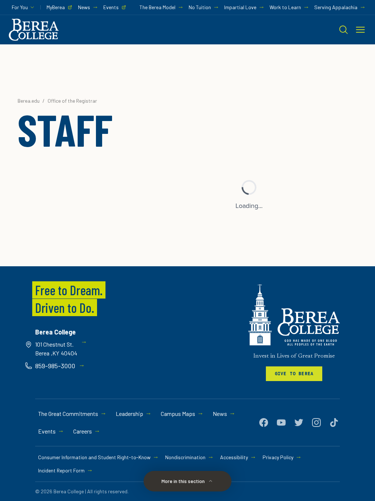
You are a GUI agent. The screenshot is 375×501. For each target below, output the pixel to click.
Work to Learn (285, 7)
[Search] (343, 30)
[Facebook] (264, 422)
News (84, 7)
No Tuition (200, 7)
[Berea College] (294, 315)
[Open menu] (360, 30)
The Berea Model (157, 7)
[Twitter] (299, 422)
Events (111, 7)
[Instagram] (316, 422)
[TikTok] (334, 422)
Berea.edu (29, 101)
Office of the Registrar (72, 101)
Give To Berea (294, 373)
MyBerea (56, 7)
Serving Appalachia (335, 7)
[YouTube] (281, 422)
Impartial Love (240, 7)
